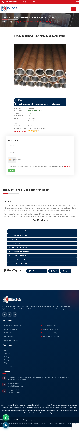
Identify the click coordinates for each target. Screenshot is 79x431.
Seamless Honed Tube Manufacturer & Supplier (31, 410)
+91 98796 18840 (14, 392)
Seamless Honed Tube (19, 256)
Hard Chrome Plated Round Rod (22, 264)
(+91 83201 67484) (35, 110)
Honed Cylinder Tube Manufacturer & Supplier (59, 410)
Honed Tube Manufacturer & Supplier (20, 408)
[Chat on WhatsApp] (6, 417)
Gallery (6, 360)
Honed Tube (16, 243)
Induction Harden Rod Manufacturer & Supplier (48, 405)
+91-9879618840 (11, 2)
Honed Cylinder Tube (19, 260)
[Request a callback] (6, 425)
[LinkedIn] (15, 314)
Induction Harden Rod (19, 235)
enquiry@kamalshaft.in (15, 386)
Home (4, 21)
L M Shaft (15, 239)
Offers (19, 100)
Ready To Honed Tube (19, 247)
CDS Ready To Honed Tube (20, 251)
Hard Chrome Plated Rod (20, 231)
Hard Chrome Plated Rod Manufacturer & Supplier (19, 405)
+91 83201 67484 (34, 108)
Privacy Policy (68, 166)
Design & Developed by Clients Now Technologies (16, 423)
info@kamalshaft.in (29, 2)
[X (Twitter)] (10, 314)
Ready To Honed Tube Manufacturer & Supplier (45, 408)
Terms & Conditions (40, 423)
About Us (7, 353)
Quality (6, 357)
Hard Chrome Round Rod (51, 336)
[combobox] (10, 159)
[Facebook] (4, 314)
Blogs (10, 21)
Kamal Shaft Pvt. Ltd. (16, 420)
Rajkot (54, 271)
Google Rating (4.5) (20, 131)
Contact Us (8, 366)
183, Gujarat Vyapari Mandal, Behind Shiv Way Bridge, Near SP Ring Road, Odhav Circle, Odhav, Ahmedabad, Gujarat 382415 (40, 378)
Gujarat (66, 271)
